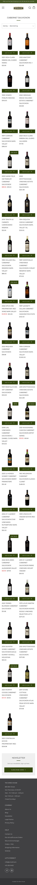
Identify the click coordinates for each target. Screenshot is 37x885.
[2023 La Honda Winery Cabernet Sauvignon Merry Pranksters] (10, 457)
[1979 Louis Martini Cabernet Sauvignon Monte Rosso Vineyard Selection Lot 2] (27, 587)
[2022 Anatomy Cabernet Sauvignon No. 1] (27, 41)
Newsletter (8, 816)
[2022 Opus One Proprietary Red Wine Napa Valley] (10, 290)
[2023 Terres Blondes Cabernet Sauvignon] (10, 587)
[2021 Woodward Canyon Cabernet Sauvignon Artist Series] (27, 411)
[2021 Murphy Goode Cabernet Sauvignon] (10, 673)
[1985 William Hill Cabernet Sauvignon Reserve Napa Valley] (10, 244)
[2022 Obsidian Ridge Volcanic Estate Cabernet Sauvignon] (27, 79)
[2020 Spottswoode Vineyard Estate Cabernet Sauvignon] (27, 160)
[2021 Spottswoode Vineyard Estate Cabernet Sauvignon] (27, 630)
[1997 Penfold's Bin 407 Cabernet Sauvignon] (10, 371)
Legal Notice (9, 819)
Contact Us (8, 834)
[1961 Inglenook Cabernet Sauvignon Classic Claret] (27, 457)
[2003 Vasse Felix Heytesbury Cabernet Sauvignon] (10, 160)
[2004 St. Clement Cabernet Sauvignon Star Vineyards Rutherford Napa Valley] (10, 498)
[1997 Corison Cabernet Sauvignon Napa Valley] (10, 119)
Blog (6, 812)
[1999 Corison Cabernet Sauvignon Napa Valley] (27, 330)
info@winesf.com (10, 862)
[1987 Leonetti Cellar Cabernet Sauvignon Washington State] (27, 290)
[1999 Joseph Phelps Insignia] (10, 79)
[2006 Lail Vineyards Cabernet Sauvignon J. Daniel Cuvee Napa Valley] (10, 411)
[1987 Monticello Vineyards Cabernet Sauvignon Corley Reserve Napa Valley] (27, 244)
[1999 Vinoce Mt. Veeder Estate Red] (27, 498)
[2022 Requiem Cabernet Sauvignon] (10, 330)
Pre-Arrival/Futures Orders (13, 837)
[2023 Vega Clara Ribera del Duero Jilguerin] (27, 119)
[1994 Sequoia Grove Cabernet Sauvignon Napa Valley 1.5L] (27, 203)
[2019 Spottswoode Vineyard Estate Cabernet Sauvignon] (27, 371)
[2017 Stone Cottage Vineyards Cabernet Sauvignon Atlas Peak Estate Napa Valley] (27, 673)
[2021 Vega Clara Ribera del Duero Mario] (10, 41)
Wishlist (7, 851)
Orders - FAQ (9, 844)
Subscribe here (17, 770)
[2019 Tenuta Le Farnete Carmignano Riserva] (10, 203)
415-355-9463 (9, 865)
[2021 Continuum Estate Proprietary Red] (10, 722)
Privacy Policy (9, 823)
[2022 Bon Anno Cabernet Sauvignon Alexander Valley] (10, 544)
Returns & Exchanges (12, 841)
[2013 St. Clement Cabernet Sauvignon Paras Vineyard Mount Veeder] (27, 544)
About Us (8, 809)
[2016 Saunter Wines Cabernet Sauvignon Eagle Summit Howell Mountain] (10, 630)
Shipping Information (12, 847)
